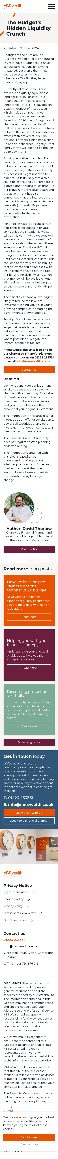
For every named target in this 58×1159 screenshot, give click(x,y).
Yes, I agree (29, 1137)
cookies (20, 1117)
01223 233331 (20, 798)
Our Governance (15, 920)
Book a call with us (29, 812)
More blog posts (29, 742)
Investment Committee (20, 913)
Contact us (29, 369)
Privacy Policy (13, 906)
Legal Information (16, 892)
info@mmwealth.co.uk (33, 361)
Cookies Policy (14, 899)
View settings (29, 1144)
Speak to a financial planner (29, 820)
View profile (29, 549)
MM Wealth (13, 6)
